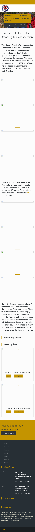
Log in (4, 529)
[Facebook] (2, 503)
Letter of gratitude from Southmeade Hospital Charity (22, 488)
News (6, 456)
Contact (6, 462)
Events (6, 450)
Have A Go (7, 447)
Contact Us (9, 433)
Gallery (6, 459)
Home (6, 444)
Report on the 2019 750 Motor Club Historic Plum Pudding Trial (23, 475)
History (6, 453)
